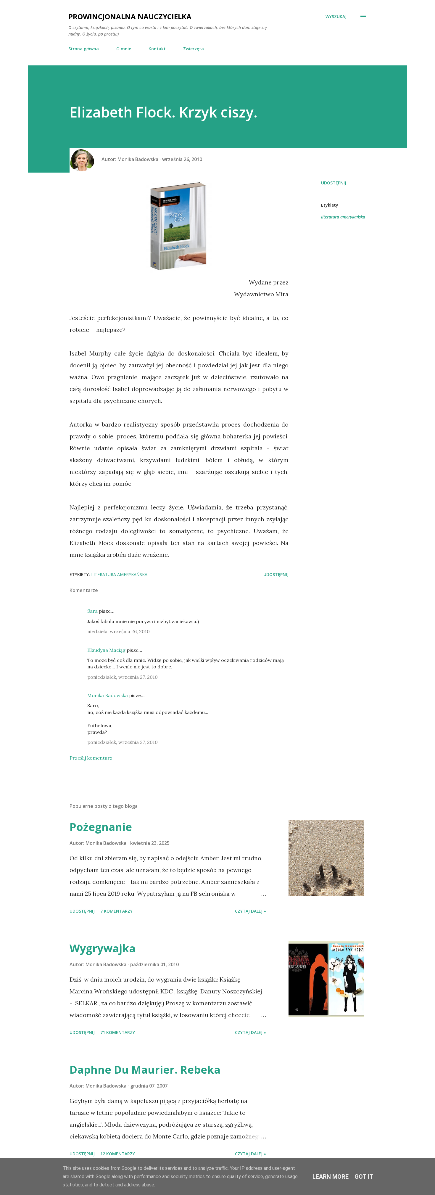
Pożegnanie (101, 827)
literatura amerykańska (343, 217)
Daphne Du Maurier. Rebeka (145, 1069)
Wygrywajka (103, 948)
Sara (92, 611)
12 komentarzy (117, 1154)
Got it (364, 1176)
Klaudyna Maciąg (106, 650)
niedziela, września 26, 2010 (118, 631)
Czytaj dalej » (250, 911)
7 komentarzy (116, 911)
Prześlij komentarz (91, 758)
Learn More (330, 1176)
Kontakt (157, 49)
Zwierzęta (193, 49)
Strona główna (83, 49)
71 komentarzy (117, 1032)
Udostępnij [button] (333, 183)
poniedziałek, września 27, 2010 (122, 677)
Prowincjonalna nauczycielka (129, 16)
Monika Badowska (107, 695)
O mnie (123, 49)
